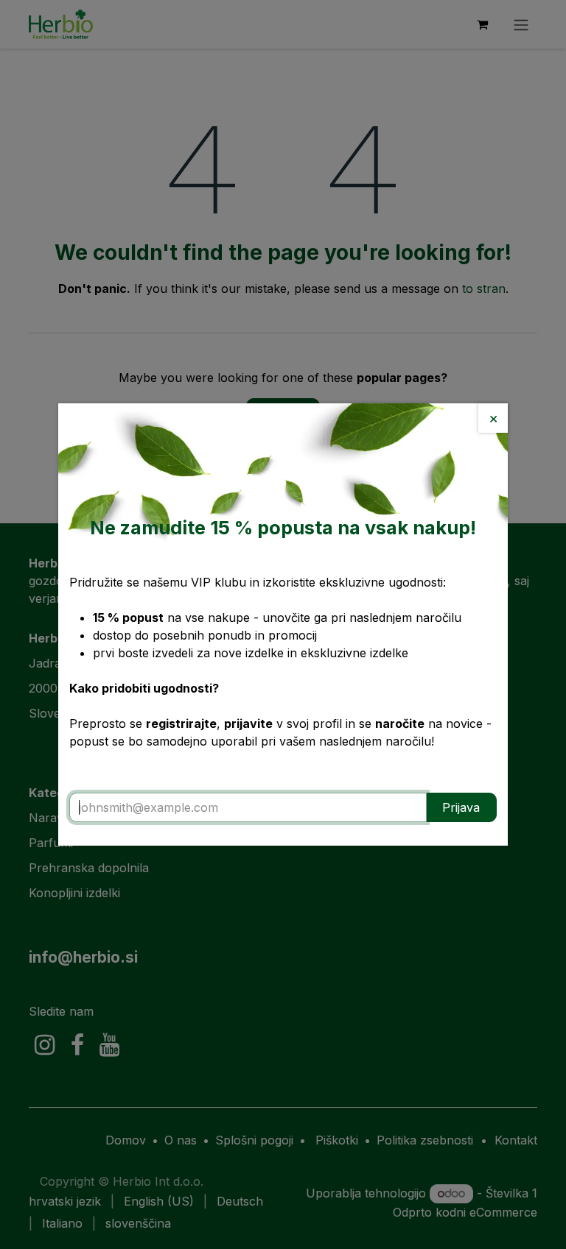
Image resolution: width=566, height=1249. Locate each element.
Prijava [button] (461, 807)
